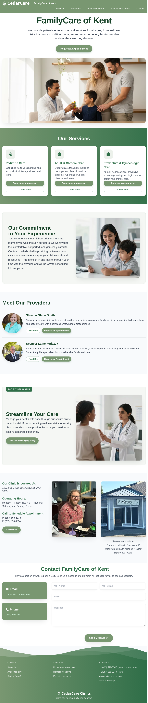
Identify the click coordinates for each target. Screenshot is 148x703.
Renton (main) (14, 676)
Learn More (25, 189)
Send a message (107, 680)
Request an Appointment (74, 48)
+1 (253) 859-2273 (108, 672)
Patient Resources (120, 8)
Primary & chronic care (64, 667)
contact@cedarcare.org (110, 676)
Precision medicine (62, 676)
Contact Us (11, 530)
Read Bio (33, 330)
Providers (76, 8)
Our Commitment (95, 8)
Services (60, 8)
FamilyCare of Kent (45, 3)
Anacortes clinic (15, 672)
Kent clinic (12, 667)
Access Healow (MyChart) (22, 441)
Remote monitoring (62, 672)
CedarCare (18, 3)
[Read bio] (12, 323)
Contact (140, 8)
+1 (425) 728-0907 (108, 667)
